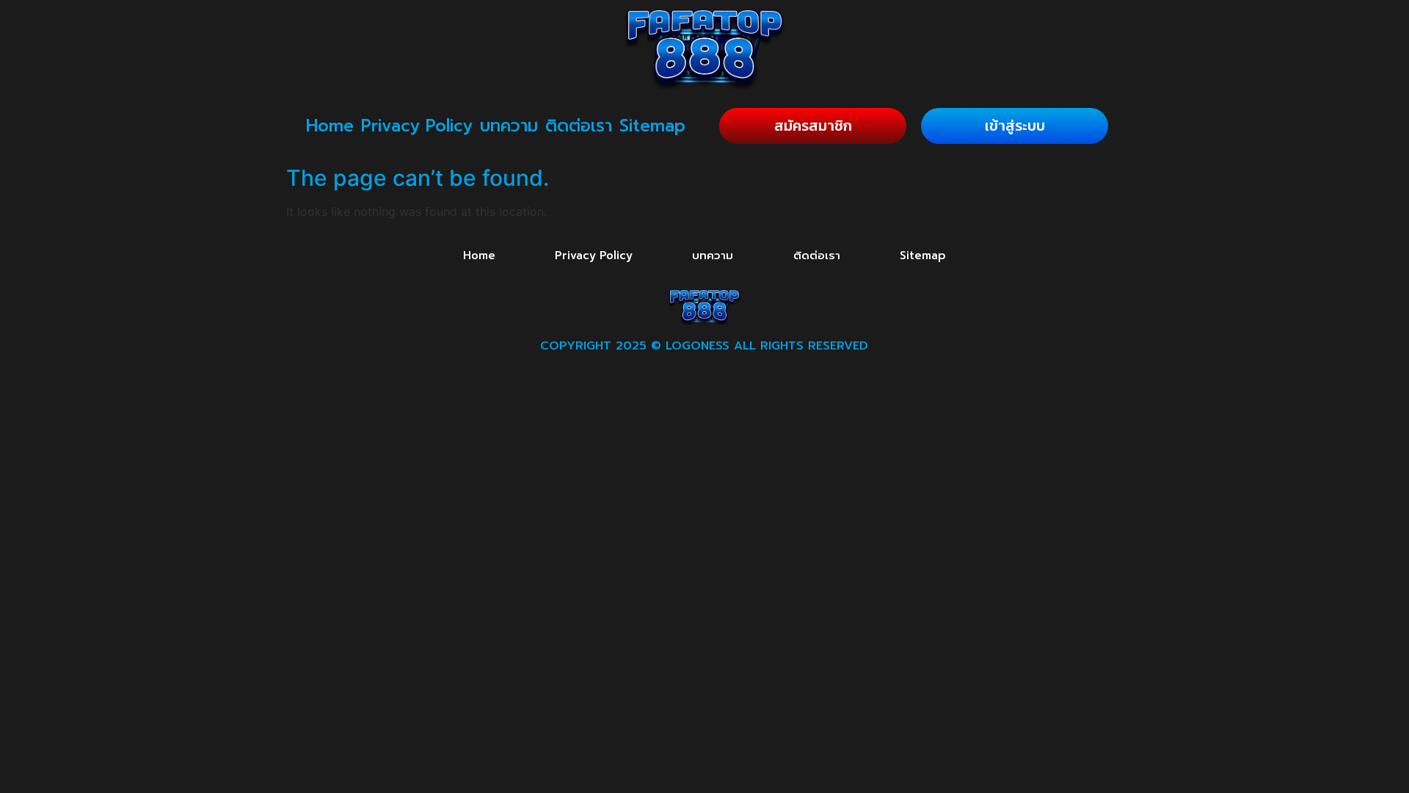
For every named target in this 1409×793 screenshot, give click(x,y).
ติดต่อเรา (578, 126)
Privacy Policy (417, 126)
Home (330, 126)
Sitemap (652, 126)
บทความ (509, 126)
